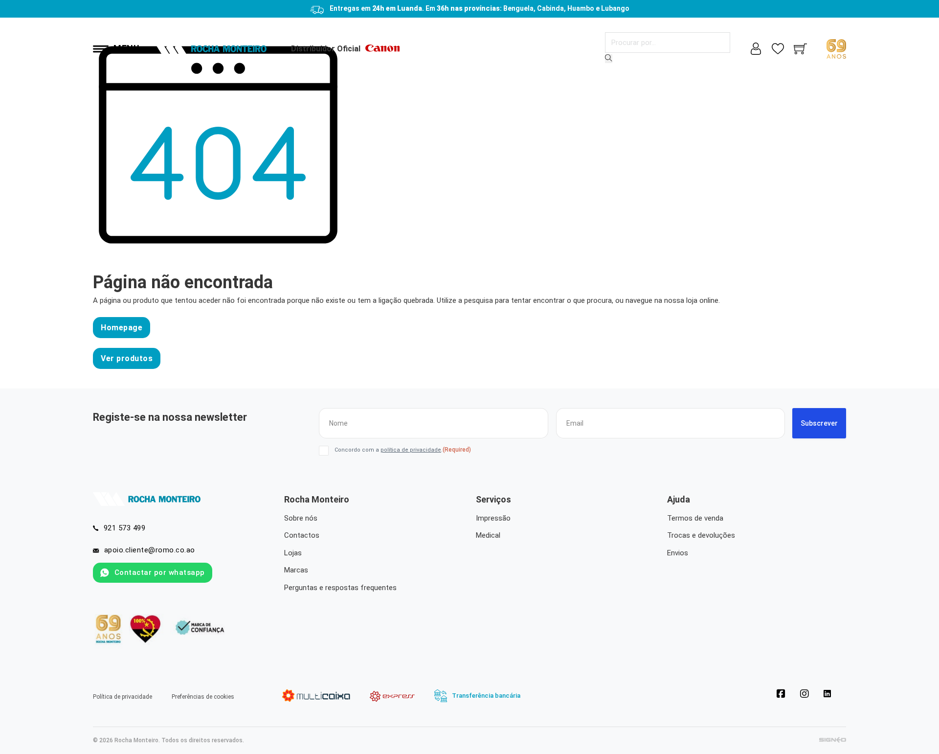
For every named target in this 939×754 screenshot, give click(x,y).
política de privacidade (410, 450)
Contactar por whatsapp (159, 572)
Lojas (293, 552)
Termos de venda (695, 518)
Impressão (493, 518)
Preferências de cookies (203, 696)
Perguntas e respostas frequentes (340, 587)
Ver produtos (127, 358)
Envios (677, 552)
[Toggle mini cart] (800, 49)
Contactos (301, 535)
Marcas (296, 570)
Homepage (121, 327)
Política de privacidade (122, 696)
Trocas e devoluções (701, 535)
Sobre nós (300, 518)
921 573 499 (125, 528)
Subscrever (819, 423)
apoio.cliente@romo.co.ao (149, 550)
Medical (488, 535)
